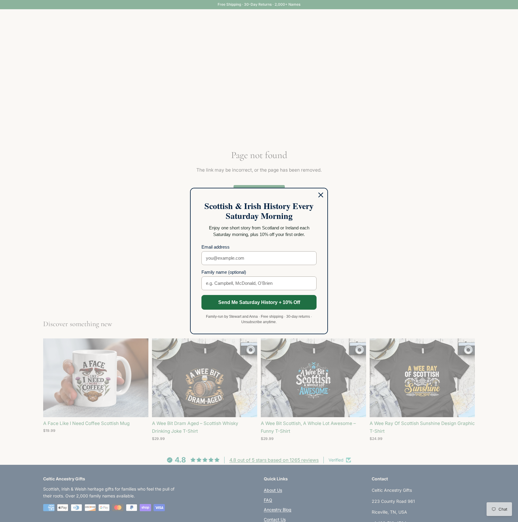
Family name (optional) (223, 272)
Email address (215, 246)
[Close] (321, 195)
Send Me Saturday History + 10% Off (259, 302)
